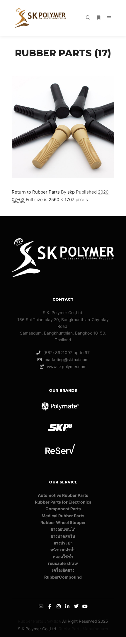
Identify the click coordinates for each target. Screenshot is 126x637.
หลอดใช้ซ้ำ (63, 556)
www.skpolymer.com (66, 366)
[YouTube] (85, 606)
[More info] (98, 18)
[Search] (88, 18)
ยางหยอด (52, 621)
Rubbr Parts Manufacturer (83, 628)
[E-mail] (41, 606)
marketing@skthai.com (66, 359)
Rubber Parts (30, 621)
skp (71, 192)
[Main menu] (109, 18)
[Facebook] (50, 606)
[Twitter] (76, 606)
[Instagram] (58, 606)
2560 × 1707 (61, 199)
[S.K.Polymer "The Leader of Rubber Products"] (41, 18)
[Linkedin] (67, 606)
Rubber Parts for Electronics (63, 501)
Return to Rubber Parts (36, 192)
